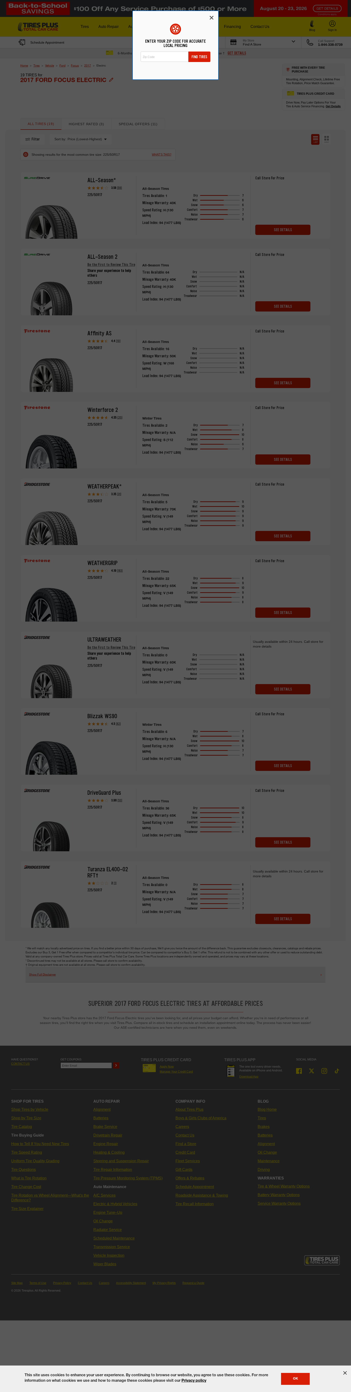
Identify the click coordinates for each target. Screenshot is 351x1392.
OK (295, 1379)
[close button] (345, 1373)
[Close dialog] (211, 17)
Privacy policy (193, 1381)
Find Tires (199, 56)
